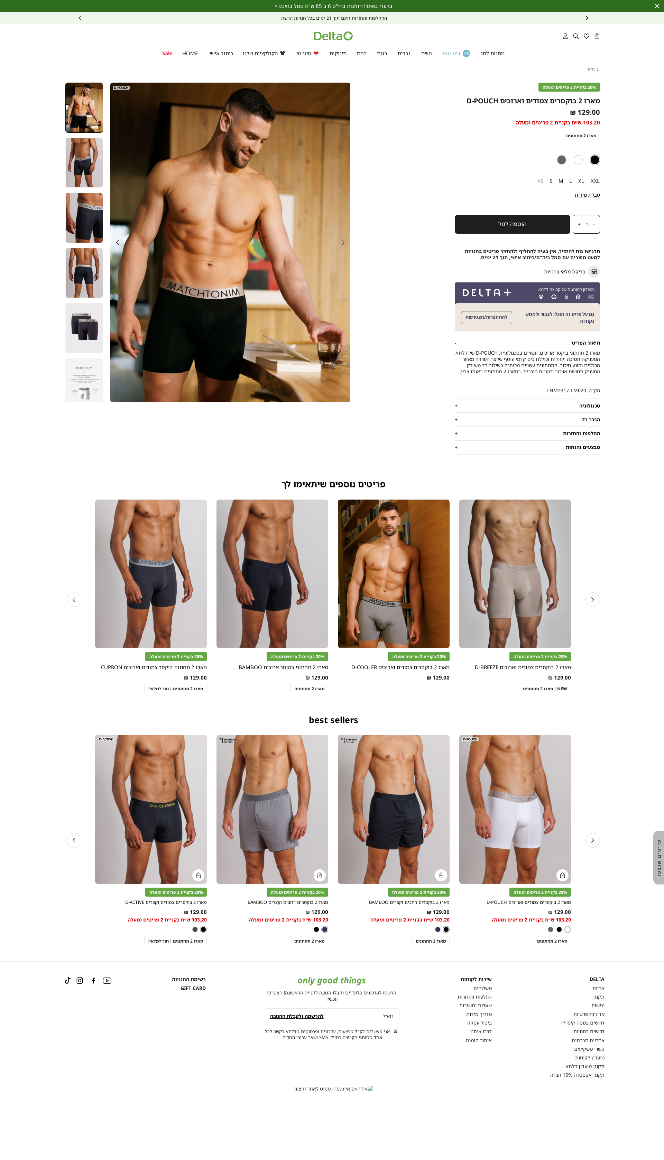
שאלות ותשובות (475, 1005)
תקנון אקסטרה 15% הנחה (577, 1075)
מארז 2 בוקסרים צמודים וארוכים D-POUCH (529, 902)
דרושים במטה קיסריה (583, 1022)
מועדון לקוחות (590, 1057)
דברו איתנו (481, 1031)
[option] (595, 160)
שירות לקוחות (476, 979)
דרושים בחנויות (589, 1031)
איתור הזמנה (479, 1040)
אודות (598, 988)
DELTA (597, 979)
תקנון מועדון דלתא (585, 1066)
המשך (80, 18)
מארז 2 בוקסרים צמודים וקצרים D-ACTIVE (166, 902)
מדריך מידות (479, 1014)
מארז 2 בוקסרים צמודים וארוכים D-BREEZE (523, 667)
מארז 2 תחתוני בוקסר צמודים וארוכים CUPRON (154, 667)
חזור (591, 69)
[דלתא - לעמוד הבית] (333, 35)
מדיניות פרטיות (589, 1014)
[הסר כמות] (596, 224)
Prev (587, 18)
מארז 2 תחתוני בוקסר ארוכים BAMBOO (283, 667)
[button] (597, 35)
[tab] (527, 343)
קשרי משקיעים (589, 1049)
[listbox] (527, 160)
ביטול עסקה (479, 1022)
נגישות (598, 1005)
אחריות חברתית (588, 1040)
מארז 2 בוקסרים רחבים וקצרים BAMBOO (409, 902)
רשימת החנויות (189, 979)
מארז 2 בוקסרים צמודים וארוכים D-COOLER (400, 667)
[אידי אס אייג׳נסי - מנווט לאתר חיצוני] (333, 1089)
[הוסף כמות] (577, 224)
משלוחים (482, 988)
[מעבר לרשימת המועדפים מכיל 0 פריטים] (587, 35)
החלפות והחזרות (475, 996)
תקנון (599, 996)
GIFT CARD (193, 988)
